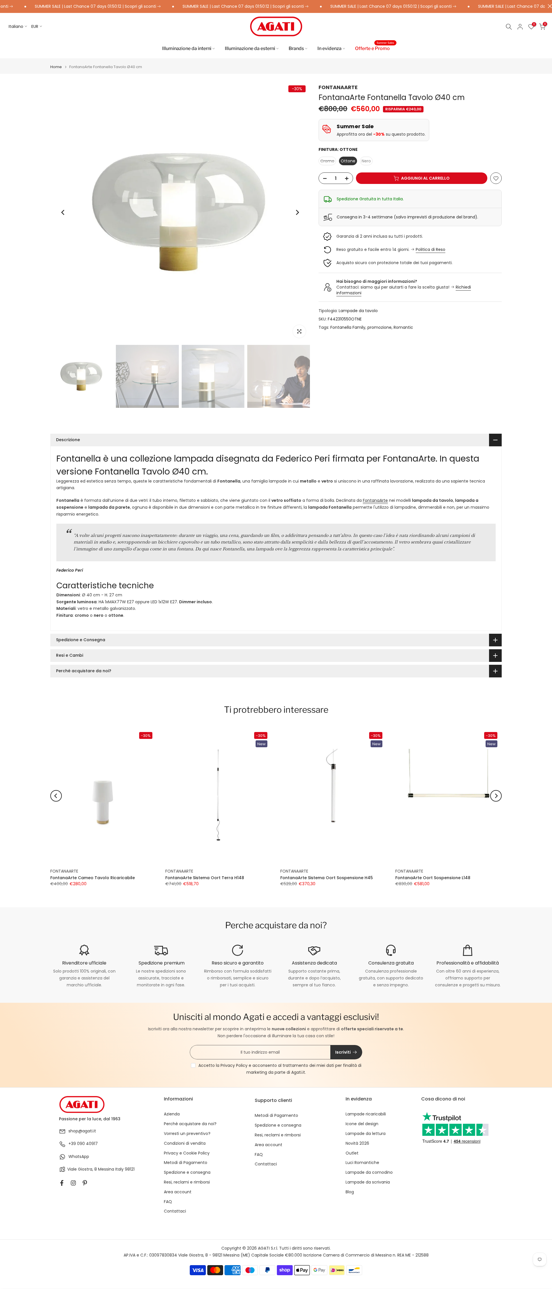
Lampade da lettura (366, 1133)
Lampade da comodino (369, 1172)
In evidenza (329, 48)
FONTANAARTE (338, 87)
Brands (296, 48)
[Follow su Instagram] (73, 1183)
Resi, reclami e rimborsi (187, 1182)
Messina (106, 1169)
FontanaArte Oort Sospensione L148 (432, 878)
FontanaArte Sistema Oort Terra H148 (204, 878)
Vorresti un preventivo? (187, 1133)
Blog (350, 1192)
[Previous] (63, 212)
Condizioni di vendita (185, 1143)
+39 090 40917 (83, 1143)
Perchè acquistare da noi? (190, 1124)
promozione (379, 327)
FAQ (168, 1202)
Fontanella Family (347, 327)
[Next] (297, 212)
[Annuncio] (216, 6)
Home (56, 67)
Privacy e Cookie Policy (187, 1153)
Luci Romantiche (362, 1162)
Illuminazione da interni (186, 48)
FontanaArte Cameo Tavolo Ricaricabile (92, 878)
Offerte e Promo (374, 48)
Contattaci (175, 1211)
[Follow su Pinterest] (85, 1183)
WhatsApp (78, 1156)
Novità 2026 (357, 1143)
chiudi (548, 6)
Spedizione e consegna (187, 1172)
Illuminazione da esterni (250, 48)
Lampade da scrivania (368, 1182)
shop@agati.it (82, 1131)
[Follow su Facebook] (62, 1183)
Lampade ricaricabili (366, 1114)
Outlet (352, 1153)
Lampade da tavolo (358, 311)
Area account (177, 1192)
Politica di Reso (430, 249)
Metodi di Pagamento (185, 1162)
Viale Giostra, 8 (82, 1169)
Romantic (403, 327)
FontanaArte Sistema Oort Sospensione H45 (326, 878)
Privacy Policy (234, 1065)
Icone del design (362, 1124)
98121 (130, 1169)
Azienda (172, 1114)
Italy (119, 1169)
